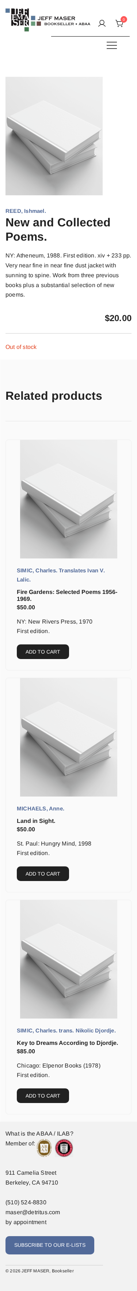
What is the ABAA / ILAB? (39, 1133)
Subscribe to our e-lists (49, 1245)
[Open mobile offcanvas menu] (112, 45)
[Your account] (102, 24)
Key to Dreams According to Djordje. (67, 1043)
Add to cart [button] (43, 652)
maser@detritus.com (32, 1212)
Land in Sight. (36, 821)
